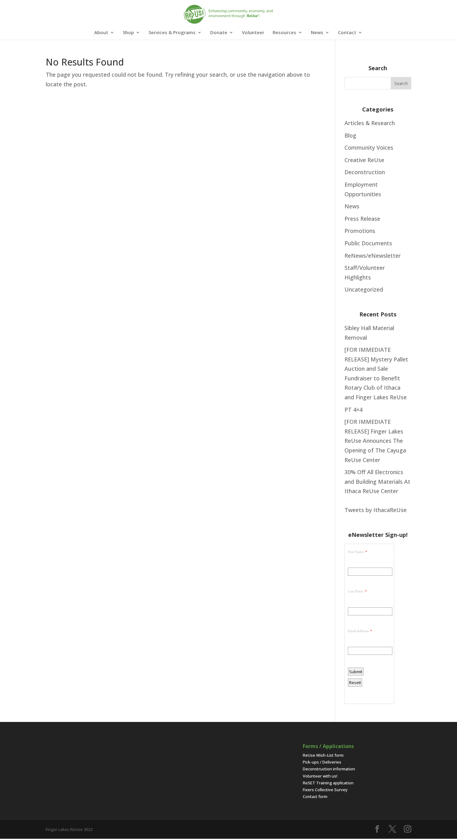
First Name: (356, 552)
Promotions (359, 230)
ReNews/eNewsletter (372, 255)
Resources (284, 32)
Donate (218, 32)
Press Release (362, 218)
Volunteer (253, 32)
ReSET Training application (328, 783)
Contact (347, 32)
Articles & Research (369, 123)
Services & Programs (172, 32)
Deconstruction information (329, 769)
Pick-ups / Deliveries (322, 762)
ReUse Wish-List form (323, 755)
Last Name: (356, 591)
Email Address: (358, 631)
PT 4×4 (353, 409)
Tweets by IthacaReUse (375, 510)
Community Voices (368, 147)
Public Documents (368, 243)
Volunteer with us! (320, 776)
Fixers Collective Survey (325, 789)
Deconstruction (364, 172)
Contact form (315, 796)
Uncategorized (363, 289)
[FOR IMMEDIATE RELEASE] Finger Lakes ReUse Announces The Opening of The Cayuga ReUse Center (375, 440)
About (101, 32)
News (317, 32)
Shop (128, 32)
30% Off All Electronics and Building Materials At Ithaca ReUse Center (377, 481)
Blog (350, 135)
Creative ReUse (364, 160)
